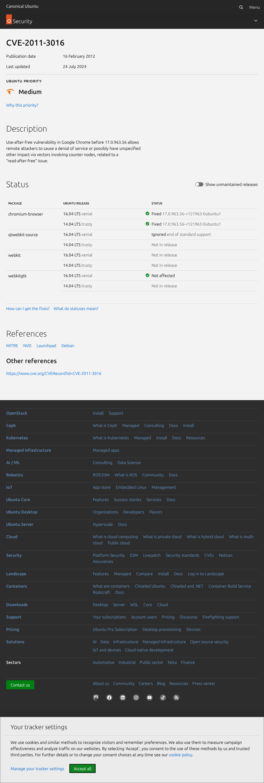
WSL (134, 604)
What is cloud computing (115, 536)
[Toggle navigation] (256, 20)
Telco (172, 662)
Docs (173, 425)
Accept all (82, 768)
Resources (195, 437)
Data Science (129, 462)
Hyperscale (103, 524)
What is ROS (126, 474)
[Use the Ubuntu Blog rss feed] (177, 698)
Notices (226, 555)
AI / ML (13, 462)
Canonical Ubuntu (22, 6)
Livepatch (152, 555)
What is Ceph (105, 425)
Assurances (103, 561)
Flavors (155, 512)
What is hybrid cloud (205, 536)
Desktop (100, 604)
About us (101, 683)
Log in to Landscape (206, 573)
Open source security (209, 641)
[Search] (241, 7)
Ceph (11, 425)
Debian (67, 345)
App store (102, 487)
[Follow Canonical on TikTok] (164, 698)
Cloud (11, 536)
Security (14, 555)
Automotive (103, 662)
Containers (16, 586)
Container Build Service (230, 586)
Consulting (154, 425)
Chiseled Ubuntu (150, 586)
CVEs (209, 555)
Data (105, 641)
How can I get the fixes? (28, 308)
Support (116, 413)
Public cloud (119, 542)
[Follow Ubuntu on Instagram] (137, 698)
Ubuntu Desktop (21, 512)
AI (94, 641)
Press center (203, 683)
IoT (9, 487)
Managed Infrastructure (164, 641)
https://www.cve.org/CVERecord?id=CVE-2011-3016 (53, 373)
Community (153, 474)
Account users (144, 617)
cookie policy (180, 754)
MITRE (12, 345)
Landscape (16, 573)
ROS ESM (101, 474)
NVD (27, 345)
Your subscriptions (109, 617)
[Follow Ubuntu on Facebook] (110, 698)
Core (147, 604)
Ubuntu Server (19, 524)
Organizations (105, 512)
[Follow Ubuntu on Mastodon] (97, 698)
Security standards (182, 555)
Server (119, 604)
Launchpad (46, 345)
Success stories (127, 499)
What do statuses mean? (76, 308)
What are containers (111, 586)
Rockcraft (101, 592)
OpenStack (16, 413)
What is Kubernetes (111, 437)
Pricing (168, 617)
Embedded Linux (131, 487)
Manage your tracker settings (37, 768)
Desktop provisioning (162, 629)
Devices (193, 629)
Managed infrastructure (28, 450)
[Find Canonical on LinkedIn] (124, 698)
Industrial (127, 662)
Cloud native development (149, 650)
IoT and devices (107, 650)
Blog (161, 683)
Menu (254, 7)
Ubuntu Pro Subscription (115, 629)
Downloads (17, 604)
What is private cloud (162, 536)
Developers (133, 512)
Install (98, 413)
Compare (144, 573)
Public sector (151, 662)
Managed (130, 425)
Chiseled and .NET (186, 586)
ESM (134, 555)
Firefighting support (221, 617)
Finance (188, 662)
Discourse (188, 617)
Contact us (20, 685)
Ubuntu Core (18, 499)
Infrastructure (125, 641)
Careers (146, 683)
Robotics (14, 474)
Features (101, 499)
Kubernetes (17, 437)
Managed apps (106, 450)
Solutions (15, 641)
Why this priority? (22, 105)
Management (164, 487)
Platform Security (109, 555)
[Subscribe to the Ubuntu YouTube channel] (150, 698)
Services (153, 499)
